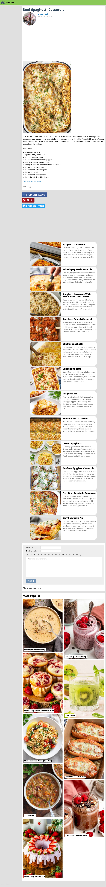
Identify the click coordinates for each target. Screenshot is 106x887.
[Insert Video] (63, 555)
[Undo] (27, 555)
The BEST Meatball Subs (76, 777)
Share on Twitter (35, 205)
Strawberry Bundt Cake (34, 876)
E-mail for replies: (31, 551)
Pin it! (29, 200)
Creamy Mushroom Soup (34, 650)
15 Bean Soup (30, 815)
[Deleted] (41, 555)
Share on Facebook (36, 194)
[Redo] (31, 555)
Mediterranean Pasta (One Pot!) (38, 761)
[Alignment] (77, 555)
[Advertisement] (63, 42)
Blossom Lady (43, 14)
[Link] (70, 555)
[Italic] (38, 555)
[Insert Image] (59, 555)
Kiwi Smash (70, 716)
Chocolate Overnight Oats (77, 835)
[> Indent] (56, 555)
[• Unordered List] (45, 555)
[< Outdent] (52, 555)
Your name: (30, 547)
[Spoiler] (73, 555)
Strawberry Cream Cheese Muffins (39, 711)
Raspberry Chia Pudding (76, 656)
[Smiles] (80, 555)
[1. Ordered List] (49, 555)
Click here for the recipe (32, 181)
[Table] (66, 555)
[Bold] (34, 555)
